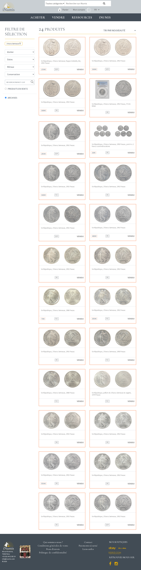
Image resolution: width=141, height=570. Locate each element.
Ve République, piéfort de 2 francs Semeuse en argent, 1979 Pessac (111, 394)
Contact (88, 542)
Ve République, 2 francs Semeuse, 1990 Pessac (108, 352)
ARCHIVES (12, 97)
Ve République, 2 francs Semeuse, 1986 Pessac (58, 310)
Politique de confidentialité (53, 552)
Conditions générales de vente (53, 545)
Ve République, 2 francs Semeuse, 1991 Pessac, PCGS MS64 (111, 105)
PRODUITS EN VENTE (18, 88)
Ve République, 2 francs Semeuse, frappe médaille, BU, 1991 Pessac (61, 62)
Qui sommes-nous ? (53, 542)
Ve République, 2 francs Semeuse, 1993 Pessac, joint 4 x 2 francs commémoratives (113, 145)
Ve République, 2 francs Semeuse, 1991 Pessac (108, 61)
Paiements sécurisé (88, 545)
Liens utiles (88, 549)
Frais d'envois (53, 549)
